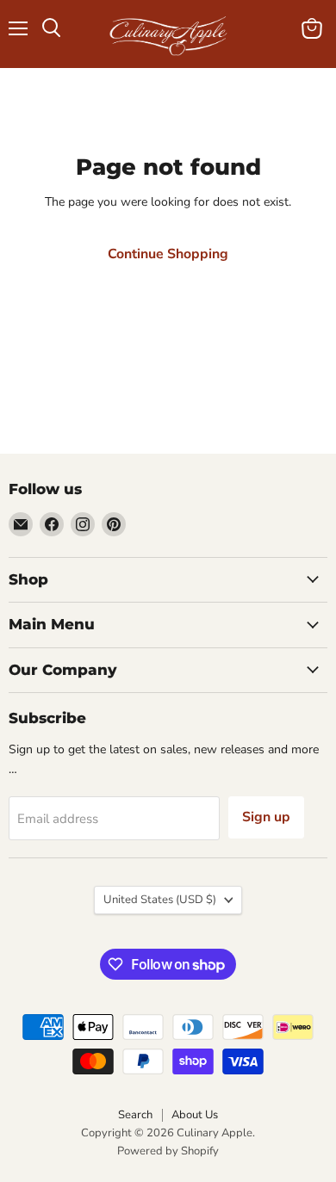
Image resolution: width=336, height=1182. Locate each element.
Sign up (266, 817)
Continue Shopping (168, 253)
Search (135, 1115)
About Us (194, 1115)
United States (159, 899)
